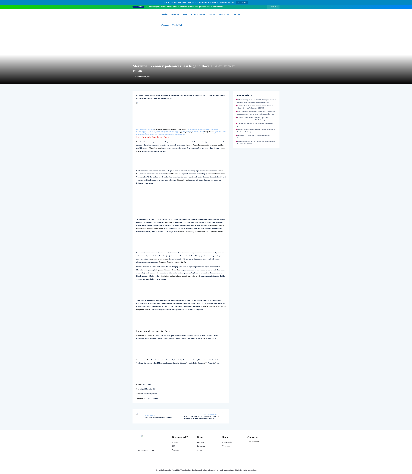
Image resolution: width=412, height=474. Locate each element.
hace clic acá (241, 2)
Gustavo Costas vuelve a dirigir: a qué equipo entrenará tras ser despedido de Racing (253, 119)
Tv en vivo (226, 446)
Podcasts (236, 14)
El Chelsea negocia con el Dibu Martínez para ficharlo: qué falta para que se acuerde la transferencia (184, 7)
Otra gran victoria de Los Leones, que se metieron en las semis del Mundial (256, 143)
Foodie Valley (178, 25)
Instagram (201, 446)
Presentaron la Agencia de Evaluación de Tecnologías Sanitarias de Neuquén (256, 131)
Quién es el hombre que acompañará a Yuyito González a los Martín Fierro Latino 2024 (200, 417)
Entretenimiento (198, 14)
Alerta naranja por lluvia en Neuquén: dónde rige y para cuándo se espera (255, 125)
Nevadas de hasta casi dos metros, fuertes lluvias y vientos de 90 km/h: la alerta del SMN (255, 107)
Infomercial (224, 14)
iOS (173, 446)
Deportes (175, 14)
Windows (175, 450)
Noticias (164, 14)
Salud (185, 14)
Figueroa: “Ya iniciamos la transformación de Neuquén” (253, 137)
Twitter (200, 450)
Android (175, 442)
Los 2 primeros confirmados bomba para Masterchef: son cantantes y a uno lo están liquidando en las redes (256, 113)
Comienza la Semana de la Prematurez (158, 417)
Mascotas (165, 25)
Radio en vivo (227, 442)
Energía (212, 14)
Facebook (200, 442)
